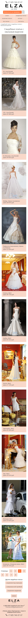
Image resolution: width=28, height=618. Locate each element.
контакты (21, 21)
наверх (14, 596)
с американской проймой (14, 587)
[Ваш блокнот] (23, 12)
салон (7, 15)
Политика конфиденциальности (14, 607)
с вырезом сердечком (14, 590)
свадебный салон (6, 24)
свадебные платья (21, 15)
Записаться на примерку (12, 12)
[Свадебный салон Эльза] (14, 10)
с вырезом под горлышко (14, 583)
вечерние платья (7, 18)
